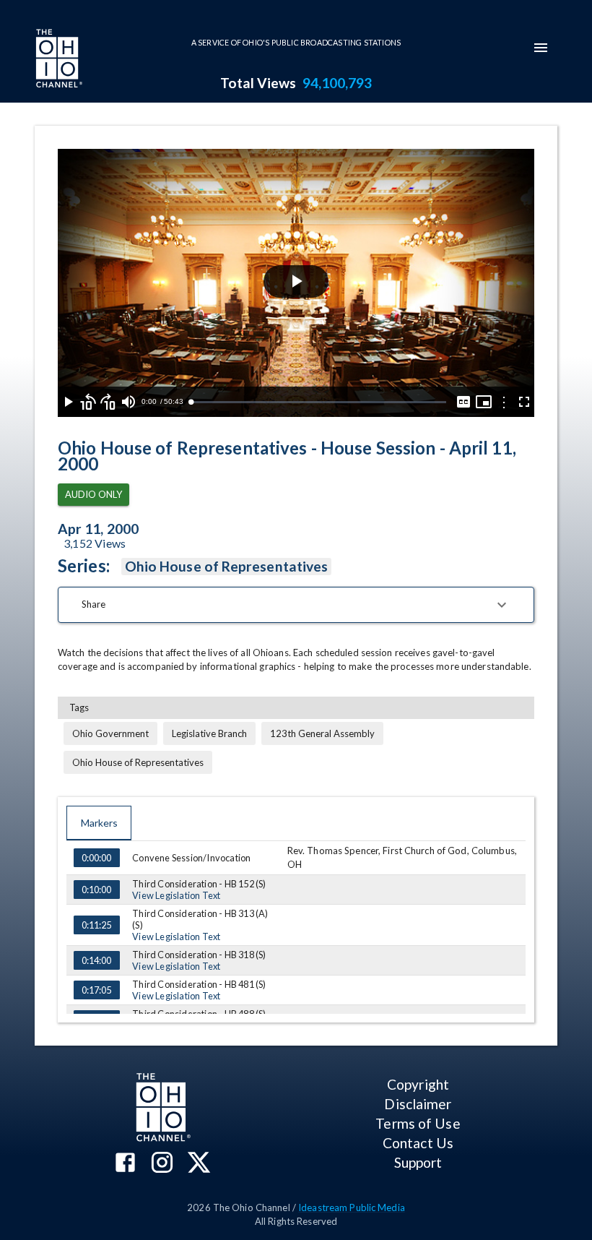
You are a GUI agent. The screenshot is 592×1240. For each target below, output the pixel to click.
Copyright (418, 1084)
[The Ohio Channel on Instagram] (162, 1164)
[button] (296, 604)
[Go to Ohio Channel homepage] (58, 60)
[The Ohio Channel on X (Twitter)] (199, 1164)
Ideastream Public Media (351, 1207)
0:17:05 (96, 990)
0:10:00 (96, 889)
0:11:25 (96, 925)
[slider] (318, 402)
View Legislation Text (176, 895)
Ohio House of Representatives (226, 566)
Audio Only (93, 494)
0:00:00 (96, 858)
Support (418, 1162)
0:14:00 (96, 960)
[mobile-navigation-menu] (540, 47)
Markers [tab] (99, 823)
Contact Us (418, 1143)
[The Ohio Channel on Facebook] (125, 1164)
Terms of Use (417, 1123)
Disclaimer (417, 1104)
